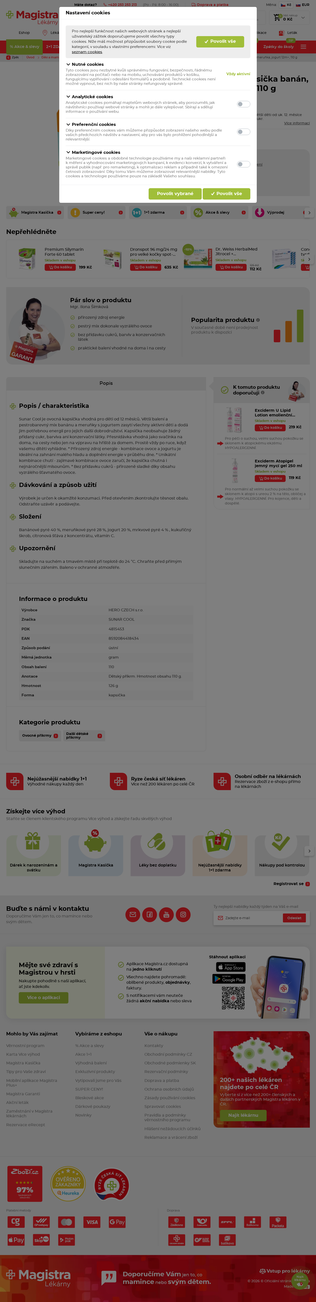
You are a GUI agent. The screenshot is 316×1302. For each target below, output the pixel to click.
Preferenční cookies (94, 124)
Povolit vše (222, 41)
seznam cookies (87, 52)
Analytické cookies (92, 97)
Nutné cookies (88, 64)
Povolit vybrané (175, 194)
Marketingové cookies (96, 152)
